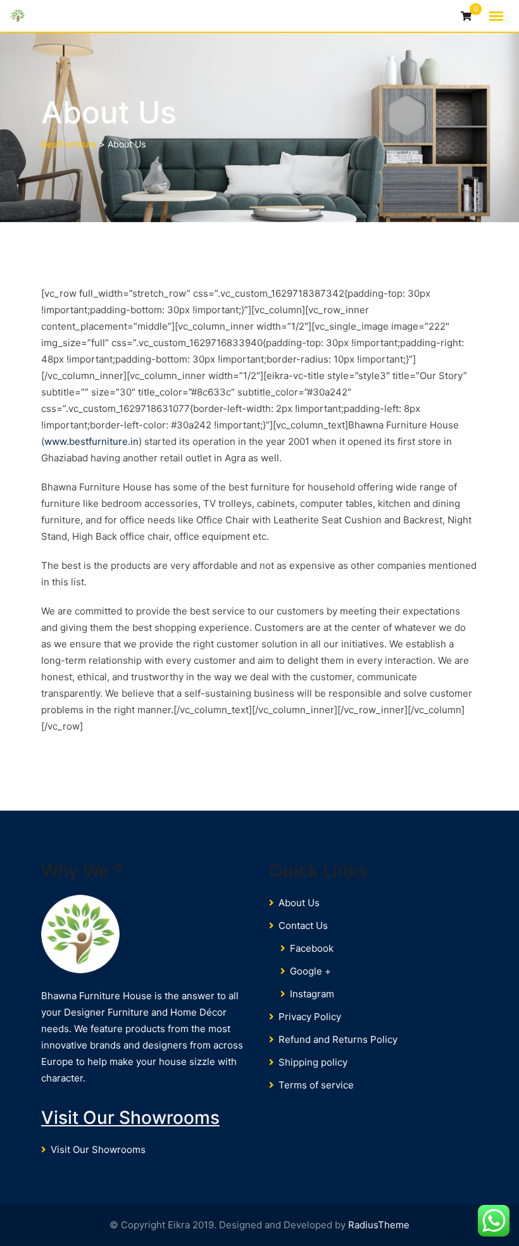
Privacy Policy (309, 1017)
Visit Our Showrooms (130, 1117)
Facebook (312, 948)
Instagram (312, 994)
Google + (310, 971)
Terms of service (316, 1085)
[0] (466, 16)
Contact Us (303, 925)
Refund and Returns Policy (337, 1039)
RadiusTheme (379, 1225)
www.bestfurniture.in (91, 441)
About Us (299, 903)
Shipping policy (312, 1062)
